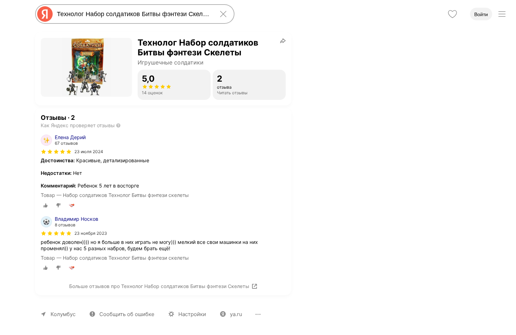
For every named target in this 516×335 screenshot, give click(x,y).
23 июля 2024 (88, 151)
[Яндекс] (45, 14)
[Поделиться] (283, 40)
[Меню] (502, 14)
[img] (56, 152)
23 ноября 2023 (90, 233)
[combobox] (133, 14)
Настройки (192, 314)
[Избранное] (452, 14)
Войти (481, 14)
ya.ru (236, 314)
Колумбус (63, 314)
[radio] (46, 205)
